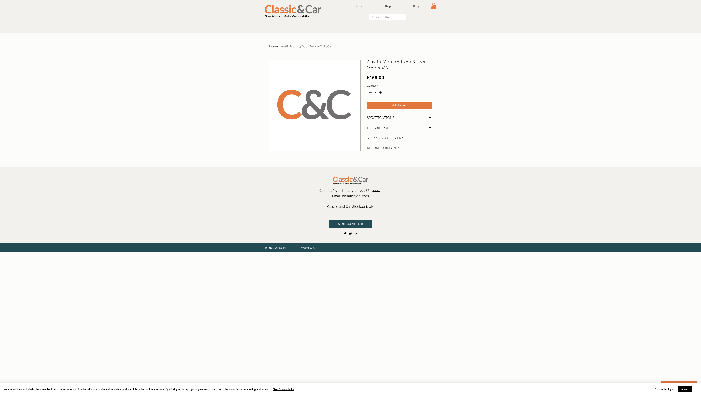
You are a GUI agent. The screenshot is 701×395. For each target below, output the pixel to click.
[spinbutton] (375, 92)
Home (273, 46)
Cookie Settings (664, 389)
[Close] (696, 389)
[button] (433, 6)
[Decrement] (369, 92)
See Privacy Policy (283, 389)
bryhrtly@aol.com (355, 196)
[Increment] (380, 92)
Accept (685, 389)
